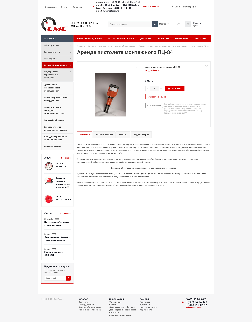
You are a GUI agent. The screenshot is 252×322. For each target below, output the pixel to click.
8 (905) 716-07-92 (196, 304)
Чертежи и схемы (148, 307)
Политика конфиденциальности (120, 313)
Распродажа (50, 59)
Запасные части (52, 52)
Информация (116, 299)
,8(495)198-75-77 (112, 2)
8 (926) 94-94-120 (196, 302)
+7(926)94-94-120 (122, 8)
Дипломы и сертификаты (122, 307)
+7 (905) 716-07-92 (131, 2)
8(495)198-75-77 (196, 299)
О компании (182, 39)
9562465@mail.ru (110, 5)
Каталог (52, 39)
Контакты (200, 39)
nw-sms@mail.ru (111, 11)
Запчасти (83, 302)
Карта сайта (146, 310)
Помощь (144, 299)
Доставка (145, 39)
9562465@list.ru (131, 5)
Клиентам (163, 39)
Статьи (112, 304)
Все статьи (65, 214)
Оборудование (51, 45)
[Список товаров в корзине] (193, 26)
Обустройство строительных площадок (51, 75)
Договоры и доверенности (122, 310)
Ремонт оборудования (121, 39)
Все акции (66, 158)
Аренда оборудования (55, 65)
